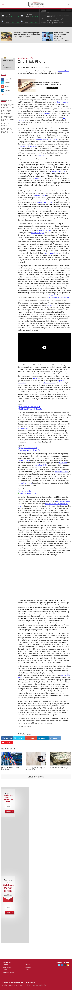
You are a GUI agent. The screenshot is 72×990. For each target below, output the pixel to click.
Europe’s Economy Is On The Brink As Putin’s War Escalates (8, 105)
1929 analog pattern (63, 501)
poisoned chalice (40, 195)
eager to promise (44, 155)
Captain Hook (24, 67)
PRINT (8, 742)
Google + (7, 86)
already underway (49, 383)
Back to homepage (24, 734)
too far (35, 378)
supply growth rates (58, 171)
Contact (28, 964)
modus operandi (44, 113)
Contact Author (7, 67)
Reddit (7, 94)
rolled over (63, 463)
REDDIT (55, 738)
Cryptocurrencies (8, 972)
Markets (5, 965)
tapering (38, 178)
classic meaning (62, 102)
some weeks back (24, 460)
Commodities (7, 967)
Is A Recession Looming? (5, 124)
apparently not (23, 428)
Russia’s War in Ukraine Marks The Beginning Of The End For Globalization (8, 130)
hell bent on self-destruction (59, 297)
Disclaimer (27, 985)
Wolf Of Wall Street (61, 472)
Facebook (8, 79)
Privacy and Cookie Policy (38, 985)
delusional (61, 295)
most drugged (50, 295)
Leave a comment (36, 776)
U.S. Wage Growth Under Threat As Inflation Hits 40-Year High (7, 118)
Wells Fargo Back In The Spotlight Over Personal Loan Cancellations (27, 33)
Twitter (7, 83)
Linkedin (7, 90)
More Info (5, 66)
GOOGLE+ (31, 738)
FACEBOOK (8, 738)
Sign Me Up (9, 811)
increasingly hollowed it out (27, 146)
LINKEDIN (43, 738)
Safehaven (7, 962)
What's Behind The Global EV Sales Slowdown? (61, 34)
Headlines (43, 10)
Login (27, 969)
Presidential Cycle (37, 233)
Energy (5, 970)
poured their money (25, 483)
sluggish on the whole (44, 230)
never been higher (41, 465)
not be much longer (52, 253)
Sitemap (28, 967)
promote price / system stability (47, 139)
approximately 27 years (45, 202)
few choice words (52, 305)
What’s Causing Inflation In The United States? (6, 111)
